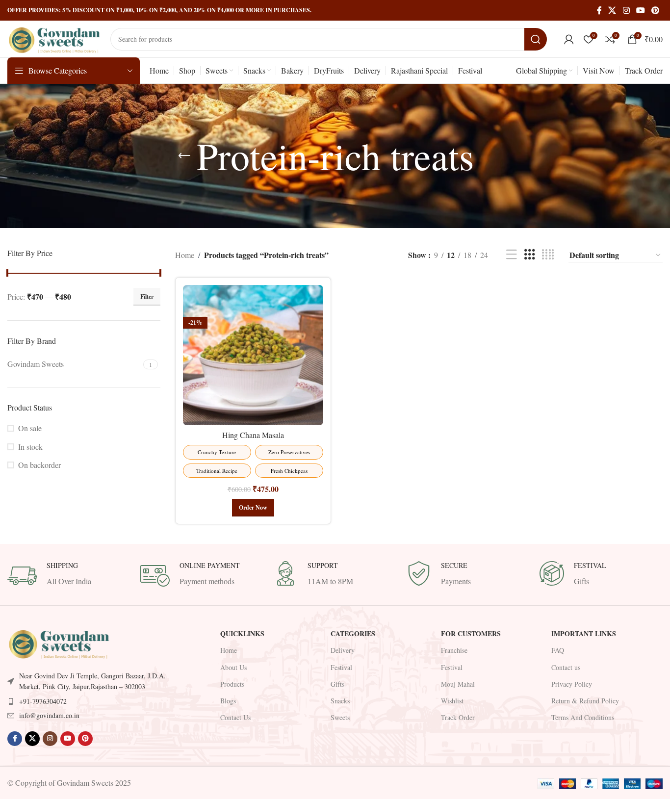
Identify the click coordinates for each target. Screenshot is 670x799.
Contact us (565, 667)
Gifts (337, 684)
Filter (147, 296)
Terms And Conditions (582, 717)
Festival (341, 667)
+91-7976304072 (43, 701)
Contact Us (235, 717)
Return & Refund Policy (585, 700)
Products (232, 684)
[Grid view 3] (529, 255)
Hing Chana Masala (253, 435)
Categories (353, 633)
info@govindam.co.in (49, 715)
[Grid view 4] (548, 255)
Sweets (340, 717)
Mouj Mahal (458, 684)
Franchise (454, 650)
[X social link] (612, 10)
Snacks (340, 700)
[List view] (511, 255)
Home (184, 255)
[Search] (535, 39)
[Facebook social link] (599, 10)
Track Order (458, 717)
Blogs (228, 700)
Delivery (343, 650)
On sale (30, 428)
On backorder (39, 465)
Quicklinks (242, 633)
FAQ (557, 650)
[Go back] (184, 156)
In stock (30, 446)
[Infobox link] (68, 576)
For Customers (471, 633)
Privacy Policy (571, 684)
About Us (233, 667)
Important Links (583, 633)
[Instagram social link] (626, 10)
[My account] (569, 39)
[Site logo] (54, 37)
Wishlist (452, 700)
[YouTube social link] (640, 10)
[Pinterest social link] (655, 10)
